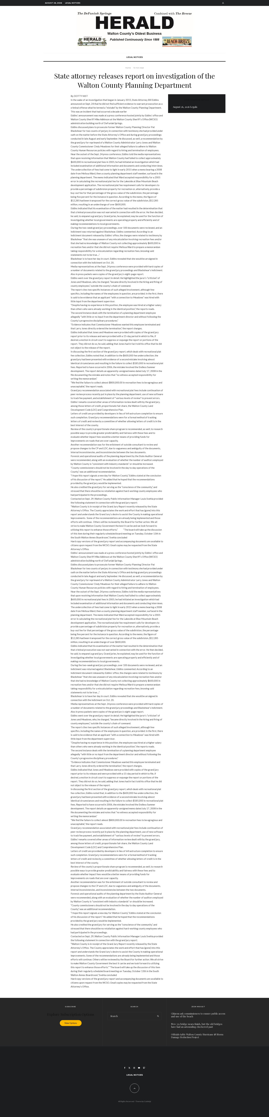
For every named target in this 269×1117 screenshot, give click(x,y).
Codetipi (147, 1101)
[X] (129, 1068)
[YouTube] (139, 1068)
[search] (158, 1016)
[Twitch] (144, 1068)
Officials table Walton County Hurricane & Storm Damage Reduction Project (197, 1036)
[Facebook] (125, 1068)
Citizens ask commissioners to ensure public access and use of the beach (198, 1015)
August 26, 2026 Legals (185, 106)
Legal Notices (72, 3)
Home (128, 68)
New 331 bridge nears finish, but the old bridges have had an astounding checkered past (196, 1025)
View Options (70, 1023)
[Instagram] (134, 1068)
